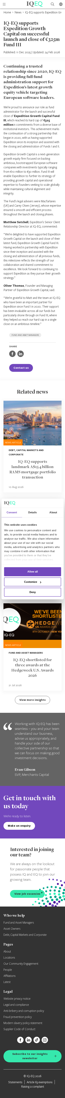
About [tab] (53, 512)
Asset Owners (11, 929)
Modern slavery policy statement (22, 1023)
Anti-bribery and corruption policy (23, 1011)
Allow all (32, 571)
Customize (30, 582)
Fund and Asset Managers (18, 922)
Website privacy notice (17, 999)
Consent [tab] (12, 512)
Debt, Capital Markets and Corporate (25, 935)
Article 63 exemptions (40, 1082)
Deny (32, 592)
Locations (9, 957)
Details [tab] (32, 512)
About (7, 951)
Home (7, 12)
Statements (15, 1082)
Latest (7, 982)
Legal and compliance (16, 1005)
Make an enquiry (19, 826)
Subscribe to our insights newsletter (30, 1056)
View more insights (32, 700)
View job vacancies (27, 894)
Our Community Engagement (20, 964)
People (7, 970)
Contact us (21, 368)
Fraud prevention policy (17, 1017)
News (18, 12)
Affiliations (9, 976)
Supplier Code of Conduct (19, 1029)
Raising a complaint (32, 1086)
